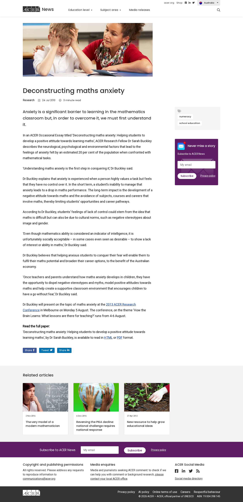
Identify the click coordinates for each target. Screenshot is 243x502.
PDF (119, 337)
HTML (108, 337)
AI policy (143, 492)
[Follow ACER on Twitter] (193, 3)
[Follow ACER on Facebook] (186, 3)
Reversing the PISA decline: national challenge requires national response (95, 426)
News (48, 9)
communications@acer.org (39, 478)
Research (29, 100)
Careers (185, 492)
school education (189, 123)
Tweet (45, 350)
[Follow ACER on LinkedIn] (190, 3)
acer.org (169, 2)
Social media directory (189, 478)
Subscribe (187, 176)
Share (28, 350)
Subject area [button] (109, 10)
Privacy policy (207, 175)
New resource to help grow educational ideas (146, 424)
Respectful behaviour (207, 492)
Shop (179, 2)
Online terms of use (165, 492)
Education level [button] (79, 10)
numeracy (185, 116)
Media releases (141, 10)
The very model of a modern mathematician (43, 424)
